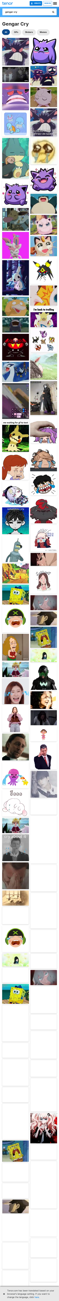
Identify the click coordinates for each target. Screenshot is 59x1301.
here (37, 1297)
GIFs (16, 32)
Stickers (29, 32)
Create (37, 3)
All (6, 32)
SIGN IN (47, 3)
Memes (43, 32)
